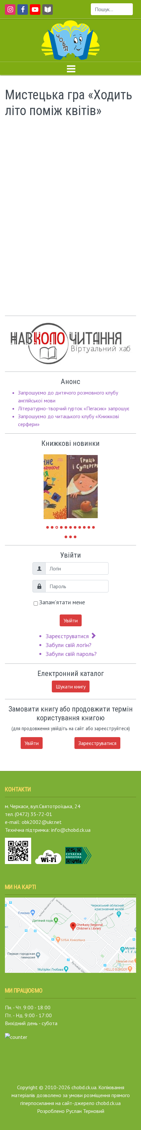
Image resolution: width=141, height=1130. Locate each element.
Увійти (71, 620)
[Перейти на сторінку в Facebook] (21, 12)
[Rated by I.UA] (16, 1036)
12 (66, 537)
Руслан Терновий (85, 1111)
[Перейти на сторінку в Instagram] (9, 12)
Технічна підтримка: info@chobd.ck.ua (48, 830)
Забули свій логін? (68, 645)
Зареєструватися (68, 636)
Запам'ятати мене (62, 602)
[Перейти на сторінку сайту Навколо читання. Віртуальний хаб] (47, 12)
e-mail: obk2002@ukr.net (33, 822)
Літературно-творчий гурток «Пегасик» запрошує (74, 408)
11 (93, 527)
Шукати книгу (71, 686)
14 (75, 537)
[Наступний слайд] (87, 483)
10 (89, 527)
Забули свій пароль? (71, 654)
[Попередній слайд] (53, 483)
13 (70, 537)
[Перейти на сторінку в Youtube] (34, 12)
